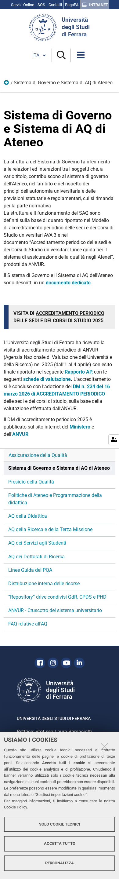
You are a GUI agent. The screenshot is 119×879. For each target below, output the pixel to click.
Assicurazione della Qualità (38, 455)
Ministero (80, 427)
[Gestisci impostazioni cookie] (113, 439)
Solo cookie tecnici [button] (59, 824)
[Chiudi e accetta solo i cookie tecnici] (104, 746)
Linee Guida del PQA (30, 570)
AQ (7, 84)
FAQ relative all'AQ (27, 624)
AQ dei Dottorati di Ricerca (36, 557)
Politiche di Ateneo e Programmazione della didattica (55, 498)
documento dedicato (68, 283)
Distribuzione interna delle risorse (44, 583)
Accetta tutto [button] (59, 843)
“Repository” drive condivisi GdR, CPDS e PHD (57, 597)
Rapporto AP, (79, 372)
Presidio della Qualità (31, 482)
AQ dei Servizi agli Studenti (37, 543)
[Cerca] (61, 55)
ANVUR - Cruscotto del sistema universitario (55, 610)
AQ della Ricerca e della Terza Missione (50, 529)
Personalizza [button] (59, 863)
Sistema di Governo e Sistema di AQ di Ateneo (59, 468)
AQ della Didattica (27, 516)
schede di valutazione (47, 379)
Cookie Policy (15, 807)
